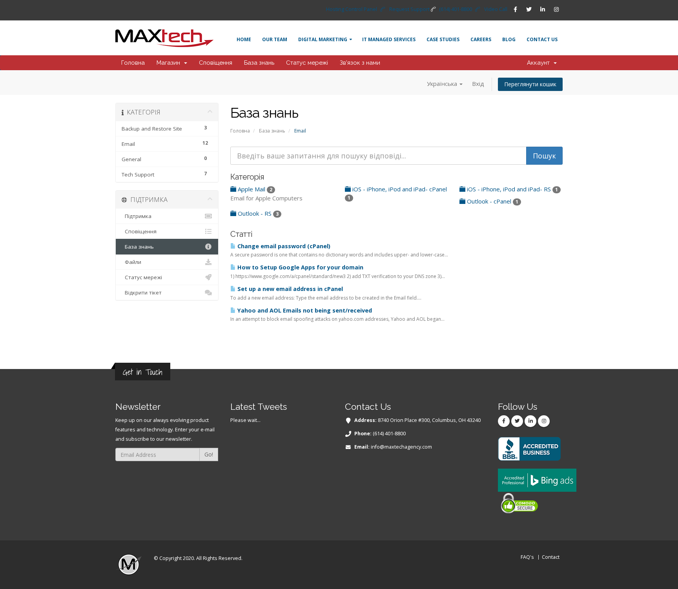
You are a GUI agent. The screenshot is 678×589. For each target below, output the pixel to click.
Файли (131, 261)
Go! (208, 454)
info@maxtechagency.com (401, 447)
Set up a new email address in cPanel (289, 289)
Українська (443, 83)
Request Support (409, 9)
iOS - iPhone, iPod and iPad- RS (511, 189)
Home (244, 39)
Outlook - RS (257, 213)
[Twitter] (529, 9)
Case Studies (442, 39)
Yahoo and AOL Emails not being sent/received (304, 310)
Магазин (170, 62)
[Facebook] (515, 9)
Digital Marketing (322, 39)
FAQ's (527, 557)
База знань (259, 62)
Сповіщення (215, 62)
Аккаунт (540, 62)
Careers (480, 39)
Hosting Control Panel (351, 9)
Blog (509, 39)
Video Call (495, 9)
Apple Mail (254, 189)
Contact (551, 557)
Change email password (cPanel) (283, 246)
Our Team (274, 39)
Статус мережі (307, 62)
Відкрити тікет (142, 292)
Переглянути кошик (530, 84)
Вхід (478, 83)
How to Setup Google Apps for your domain (299, 267)
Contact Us (542, 39)
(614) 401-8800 (455, 9)
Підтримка (136, 216)
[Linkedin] (543, 9)
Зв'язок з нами (360, 62)
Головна (133, 62)
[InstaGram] (556, 9)
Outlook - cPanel (491, 201)
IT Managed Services (389, 39)
